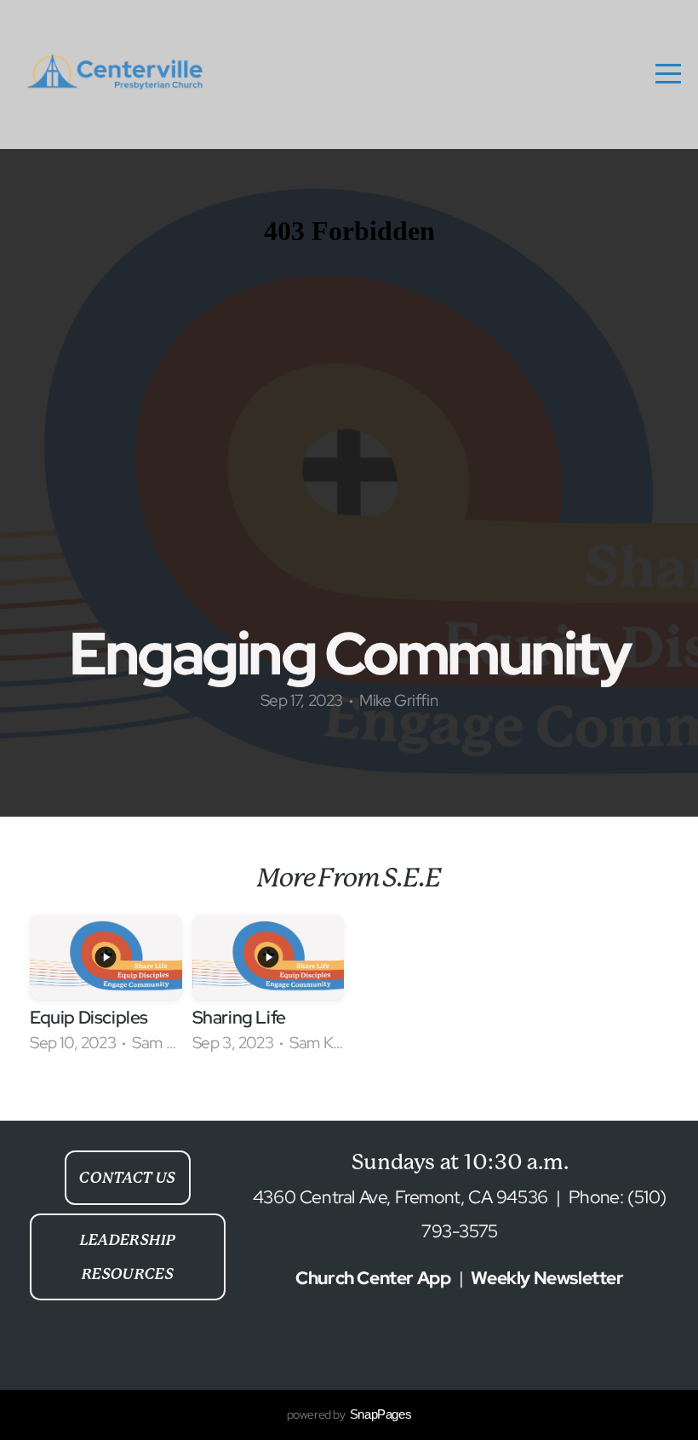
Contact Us (127, 1177)
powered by (349, 1414)
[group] (106, 990)
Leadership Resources (127, 1256)
